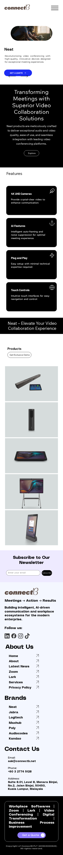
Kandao (15, 738)
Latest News (19, 666)
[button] (47, 37)
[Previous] (12, 76)
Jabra (13, 712)
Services (16, 682)
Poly (12, 728)
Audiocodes (18, 733)
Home (13, 656)
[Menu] (54, 8)
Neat (13, 707)
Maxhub (15, 723)
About (14, 661)
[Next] (24, 76)
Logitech (16, 717)
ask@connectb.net (22, 761)
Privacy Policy (20, 687)
